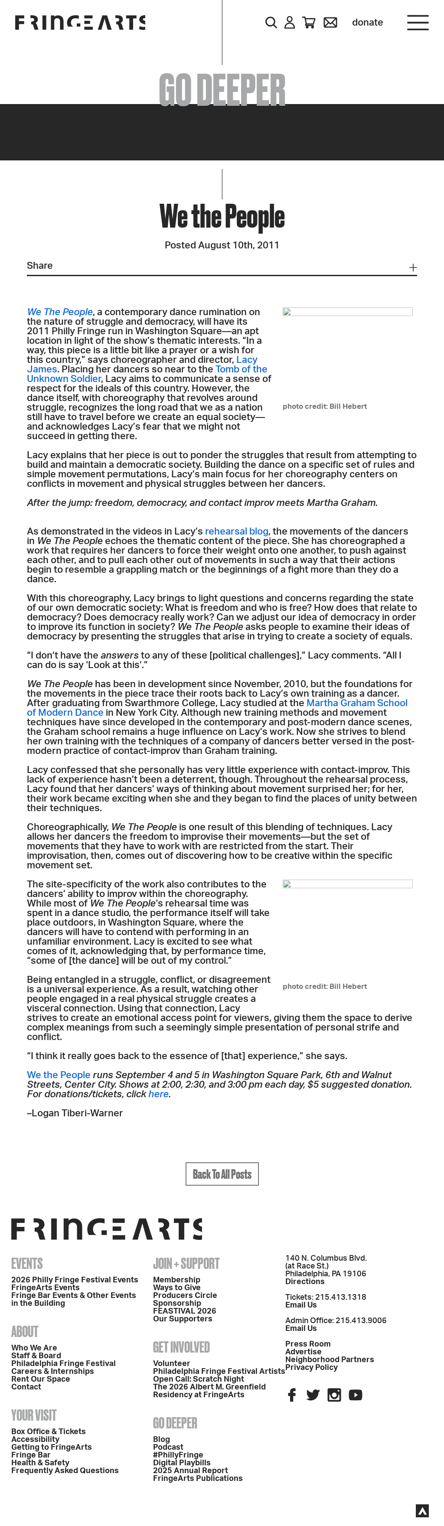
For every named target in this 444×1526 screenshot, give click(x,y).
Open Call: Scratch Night (198, 1379)
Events (27, 1263)
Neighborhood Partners (329, 1360)
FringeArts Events (45, 1288)
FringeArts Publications (198, 1479)
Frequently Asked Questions (65, 1471)
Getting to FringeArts (51, 1447)
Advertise (303, 1352)
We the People (59, 1075)
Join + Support (186, 1263)
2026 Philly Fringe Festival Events (74, 1280)
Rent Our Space (40, 1379)
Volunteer (171, 1364)
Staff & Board (36, 1356)
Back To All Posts (222, 1174)
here (158, 1094)
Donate (367, 22)
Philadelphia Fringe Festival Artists (219, 1372)
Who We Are (34, 1348)
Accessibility (35, 1440)
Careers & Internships (52, 1372)
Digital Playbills (182, 1463)
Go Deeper (175, 1422)
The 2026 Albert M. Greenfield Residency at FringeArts (209, 1391)
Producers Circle (185, 1296)
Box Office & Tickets (48, 1432)
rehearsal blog (236, 531)
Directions (305, 1282)
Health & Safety (40, 1463)
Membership (176, 1280)
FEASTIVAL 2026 (184, 1311)
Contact (26, 1387)
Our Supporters (182, 1319)
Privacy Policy (311, 1368)
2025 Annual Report (190, 1471)
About (25, 1331)
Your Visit (34, 1415)
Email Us (301, 1305)
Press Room (308, 1344)
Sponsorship (177, 1304)
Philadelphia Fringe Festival (63, 1364)
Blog (161, 1440)
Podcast (168, 1447)
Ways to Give (177, 1288)
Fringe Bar (31, 1455)
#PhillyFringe (178, 1455)
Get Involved (181, 1347)
